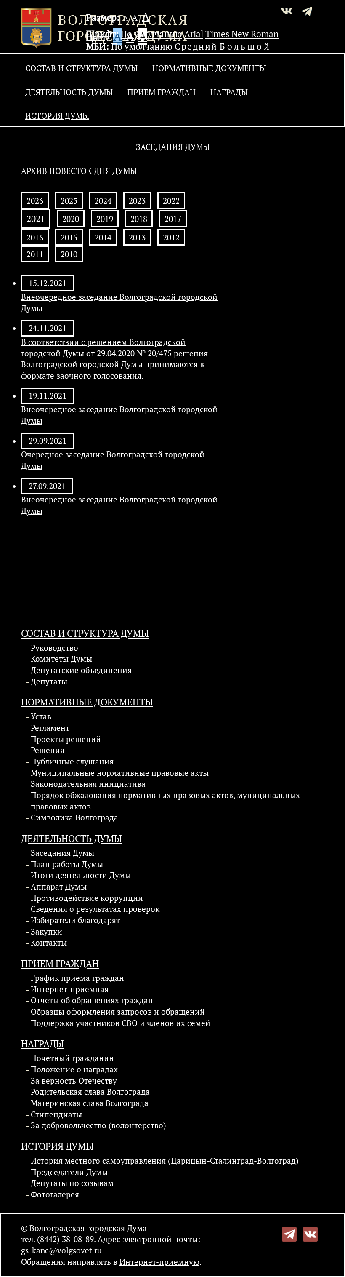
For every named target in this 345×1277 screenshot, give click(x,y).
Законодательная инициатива (88, 784)
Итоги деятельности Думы (81, 875)
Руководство (54, 648)
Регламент (50, 728)
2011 (35, 254)
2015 (69, 237)
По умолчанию (151, 34)
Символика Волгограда (74, 817)
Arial (193, 34)
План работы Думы (67, 864)
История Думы (57, 116)
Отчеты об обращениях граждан (92, 1000)
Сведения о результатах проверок (95, 909)
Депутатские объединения (81, 670)
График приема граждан (77, 978)
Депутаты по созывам (72, 1183)
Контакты (49, 943)
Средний (196, 46)
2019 (104, 219)
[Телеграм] (289, 1233)
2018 (138, 219)
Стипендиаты (56, 1114)
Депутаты (49, 681)
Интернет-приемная (70, 989)
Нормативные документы (209, 68)
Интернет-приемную (159, 1262)
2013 (137, 237)
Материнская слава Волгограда (90, 1103)
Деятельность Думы (69, 92)
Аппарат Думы (59, 887)
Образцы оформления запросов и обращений (118, 1012)
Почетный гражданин (72, 1058)
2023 (137, 201)
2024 (103, 201)
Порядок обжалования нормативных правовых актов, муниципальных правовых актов (165, 801)
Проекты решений (66, 739)
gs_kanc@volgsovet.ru (61, 1250)
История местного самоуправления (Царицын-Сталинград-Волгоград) (165, 1161)
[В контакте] (310, 1233)
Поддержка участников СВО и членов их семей (120, 1023)
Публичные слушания (72, 761)
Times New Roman (242, 34)
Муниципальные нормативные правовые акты (120, 773)
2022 (171, 201)
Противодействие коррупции (87, 898)
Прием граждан (161, 92)
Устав (41, 716)
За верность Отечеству (74, 1081)
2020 (70, 219)
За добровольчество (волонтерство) (98, 1125)
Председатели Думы (69, 1172)
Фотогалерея (55, 1194)
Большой (245, 46)
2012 (171, 237)
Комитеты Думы (61, 659)
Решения (47, 750)
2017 (173, 219)
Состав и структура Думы (81, 68)
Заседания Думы (62, 853)
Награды (229, 92)
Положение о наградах (74, 1069)
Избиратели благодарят (75, 920)
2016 (35, 237)
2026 (35, 201)
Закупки (46, 932)
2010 (69, 254)
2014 (103, 237)
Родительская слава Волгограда (90, 1092)
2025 (69, 201)
